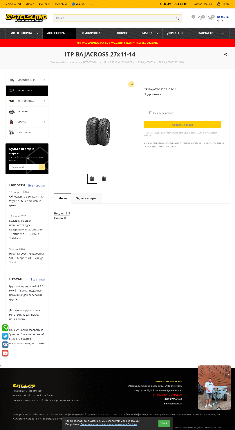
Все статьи (38, 279)
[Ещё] (223, 33)
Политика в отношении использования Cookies (108, 424)
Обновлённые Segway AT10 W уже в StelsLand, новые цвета (26, 201)
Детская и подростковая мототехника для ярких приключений (24, 314)
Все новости (36, 185)
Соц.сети (80, 3)
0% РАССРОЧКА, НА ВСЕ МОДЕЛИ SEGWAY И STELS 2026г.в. (117, 43)
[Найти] (177, 18)
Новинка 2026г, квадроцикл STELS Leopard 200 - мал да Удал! (26, 258)
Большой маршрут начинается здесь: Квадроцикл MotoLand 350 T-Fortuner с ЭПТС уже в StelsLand (26, 229)
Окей (164, 423)
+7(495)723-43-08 (173, 399)
